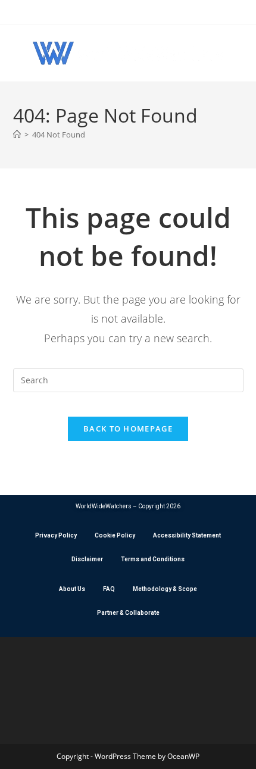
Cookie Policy (115, 535)
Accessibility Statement (187, 535)
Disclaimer (87, 559)
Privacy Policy (56, 535)
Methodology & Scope (165, 589)
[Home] (17, 134)
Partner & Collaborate (128, 612)
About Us (72, 589)
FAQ (109, 589)
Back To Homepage (128, 428)
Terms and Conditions (153, 559)
